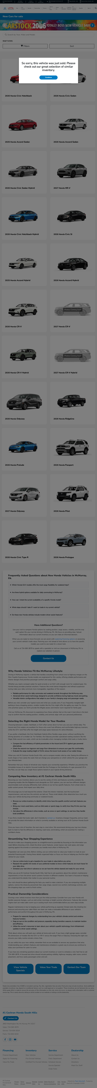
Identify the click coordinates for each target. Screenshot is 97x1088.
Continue (48, 77)
